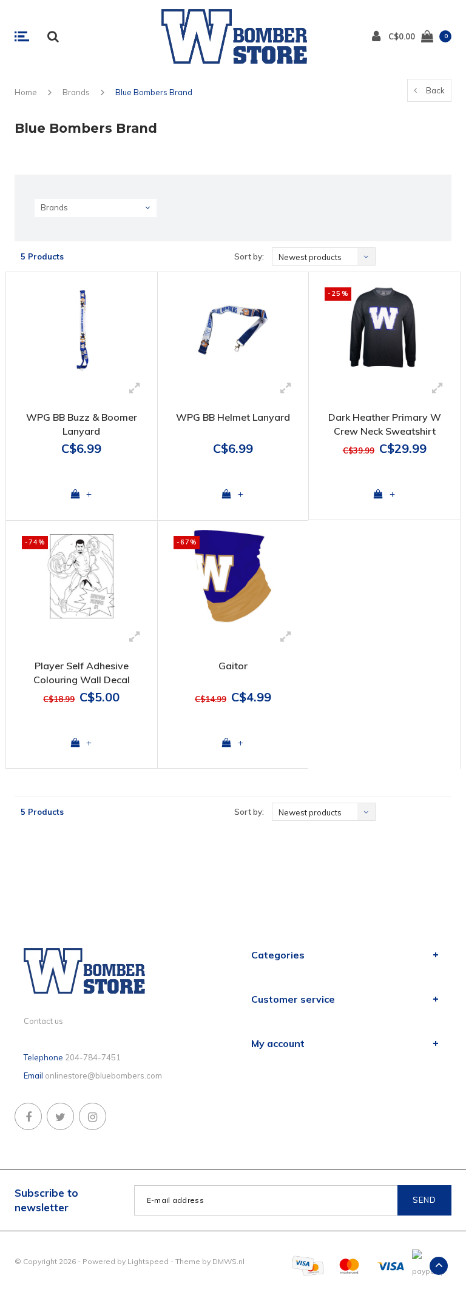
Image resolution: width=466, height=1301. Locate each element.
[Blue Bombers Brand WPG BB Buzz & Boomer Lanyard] (81, 327)
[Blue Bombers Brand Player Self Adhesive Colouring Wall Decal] (81, 576)
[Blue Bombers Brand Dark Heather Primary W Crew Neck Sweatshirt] (384, 327)
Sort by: (249, 256)
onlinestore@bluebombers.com (103, 1075)
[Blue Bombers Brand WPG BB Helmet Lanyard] (233, 327)
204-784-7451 (93, 1057)
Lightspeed (148, 1261)
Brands (76, 92)
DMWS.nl (228, 1261)
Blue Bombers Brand (153, 92)
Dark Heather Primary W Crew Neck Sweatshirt (384, 424)
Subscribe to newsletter (46, 1200)
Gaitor (233, 666)
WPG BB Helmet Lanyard (233, 417)
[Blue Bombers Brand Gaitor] (233, 576)
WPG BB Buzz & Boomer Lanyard (81, 424)
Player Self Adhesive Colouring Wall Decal (81, 673)
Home (26, 92)
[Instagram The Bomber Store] (92, 1116)
